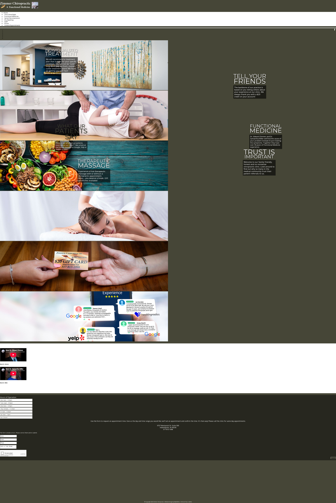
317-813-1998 (168, 429)
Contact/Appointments (12, 25)
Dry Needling (8, 20)
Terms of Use (184, 502)
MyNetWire (177, 502)
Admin (190, 502)
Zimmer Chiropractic (158, 502)
